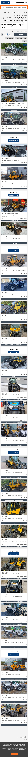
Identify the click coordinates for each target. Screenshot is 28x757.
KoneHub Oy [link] (14, 87)
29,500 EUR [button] (24, 722)
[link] (14, 49)
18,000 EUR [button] (24, 319)
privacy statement (17, 750)
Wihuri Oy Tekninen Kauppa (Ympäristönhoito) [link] (14, 133)
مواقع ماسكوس (21, 737)
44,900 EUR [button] (24, 84)
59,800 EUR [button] (24, 497)
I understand (14, 754)
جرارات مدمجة (11, 12)
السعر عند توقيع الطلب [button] (22, 62)
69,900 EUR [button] (24, 107)
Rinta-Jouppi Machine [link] (14, 220)
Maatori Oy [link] (14, 298)
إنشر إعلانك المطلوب (13, 140)
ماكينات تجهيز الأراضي (20, 12)
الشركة (25, 739)
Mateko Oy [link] (14, 188)
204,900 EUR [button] (24, 162)
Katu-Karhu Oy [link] (14, 110)
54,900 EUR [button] (24, 186)
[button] (20, 34)
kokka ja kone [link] (14, 243)
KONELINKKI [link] (14, 164)
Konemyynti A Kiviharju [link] (14, 64)
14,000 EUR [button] (24, 241)
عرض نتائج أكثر (24, 22)
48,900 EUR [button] (24, 599)
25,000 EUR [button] (24, 374)
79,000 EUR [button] (24, 296)
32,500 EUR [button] (24, 342)
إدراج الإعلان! (4, 2)
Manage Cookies (19, 749)
